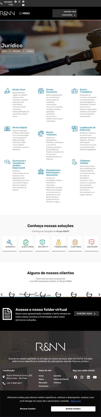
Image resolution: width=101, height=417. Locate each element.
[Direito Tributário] (41, 133)
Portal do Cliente (61, 379)
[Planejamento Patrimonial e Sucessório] (41, 171)
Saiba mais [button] (75, 401)
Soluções (17, 51)
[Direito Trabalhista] (74, 90)
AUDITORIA (28, 247)
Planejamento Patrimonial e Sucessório (53, 172)
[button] (64, 13)
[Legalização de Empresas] (74, 128)
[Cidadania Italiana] (74, 162)
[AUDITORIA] (26, 242)
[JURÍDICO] (9, 242)
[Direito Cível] (7, 90)
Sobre (41, 379)
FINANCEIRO (60, 247)
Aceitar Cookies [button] (73, 409)
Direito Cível (18, 90)
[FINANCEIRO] (58, 242)
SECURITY (43, 247)
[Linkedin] (23, 1)
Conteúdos (43, 386)
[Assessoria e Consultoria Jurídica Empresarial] (7, 162)
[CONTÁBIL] (75, 242)
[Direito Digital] (7, 128)
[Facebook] (15, 1)
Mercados (43, 383)
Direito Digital (19, 128)
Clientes (57, 383)
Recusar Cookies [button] (28, 409)
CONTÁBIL (76, 247)
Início (4, 51)
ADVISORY (92, 247)
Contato (57, 376)
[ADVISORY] (91, 242)
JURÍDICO (10, 247)
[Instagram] (19, 1)
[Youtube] (23, 5)
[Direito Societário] (41, 90)
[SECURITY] (42, 242)
